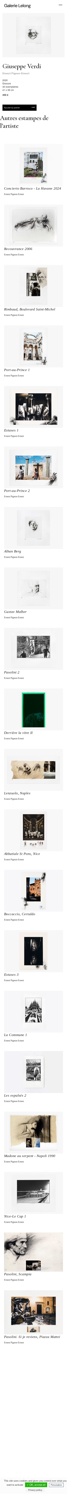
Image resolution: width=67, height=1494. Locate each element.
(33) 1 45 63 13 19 (16, 1422)
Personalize (56, 1485)
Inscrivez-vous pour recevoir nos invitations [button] (31, 1365)
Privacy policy (35, 1490)
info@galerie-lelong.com (15, 1425)
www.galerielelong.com (44, 1460)
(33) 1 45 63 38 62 (46, 1422)
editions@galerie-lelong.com (46, 1425)
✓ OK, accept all (36, 1484)
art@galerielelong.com (44, 1457)
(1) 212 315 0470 (46, 1455)
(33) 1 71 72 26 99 (16, 1455)
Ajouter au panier (12, 107)
